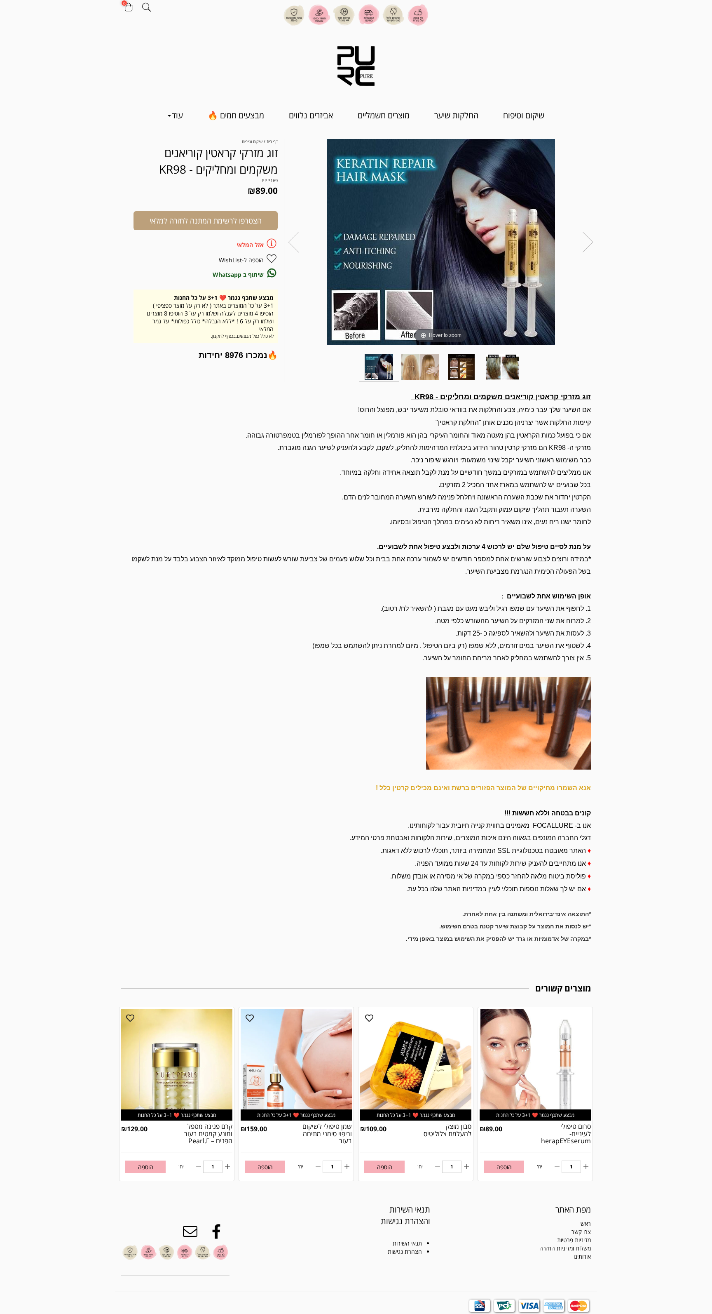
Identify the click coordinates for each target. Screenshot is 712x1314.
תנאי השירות (407, 1243)
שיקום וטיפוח (523, 115)
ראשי (585, 1223)
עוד (177, 115)
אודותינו (582, 1256)
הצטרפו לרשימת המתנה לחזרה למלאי (206, 221)
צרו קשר (581, 1232)
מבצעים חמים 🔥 (236, 115)
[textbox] (396, 1215)
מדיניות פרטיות (574, 1240)
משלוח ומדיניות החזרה (565, 1248)
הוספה (504, 1167)
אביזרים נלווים (311, 115)
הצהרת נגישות (405, 1251)
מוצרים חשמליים (384, 115)
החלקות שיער (456, 115)
